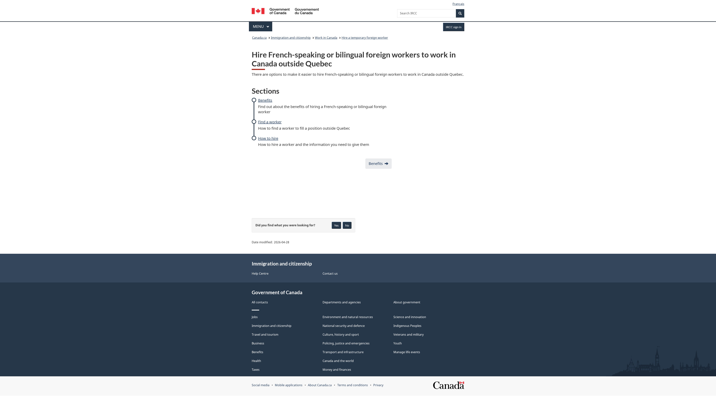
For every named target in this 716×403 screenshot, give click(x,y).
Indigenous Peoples (407, 326)
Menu (259, 26)
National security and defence (344, 326)
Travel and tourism (265, 334)
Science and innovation (409, 317)
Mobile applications (288, 385)
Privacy (378, 385)
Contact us (330, 273)
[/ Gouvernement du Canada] (285, 11)
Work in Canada (326, 38)
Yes (336, 225)
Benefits (265, 100)
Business (258, 343)
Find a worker (270, 121)
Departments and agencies (342, 302)
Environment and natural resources (348, 317)
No (347, 225)
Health (256, 361)
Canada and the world (338, 361)
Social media (260, 385)
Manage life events (406, 352)
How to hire (268, 138)
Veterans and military (408, 334)
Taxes (256, 370)
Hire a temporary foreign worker (365, 38)
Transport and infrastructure (343, 352)
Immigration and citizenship (291, 38)
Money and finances (337, 370)
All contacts (260, 302)
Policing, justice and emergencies (346, 343)
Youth (397, 343)
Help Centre (260, 273)
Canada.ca (259, 38)
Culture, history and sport (341, 334)
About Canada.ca (320, 385)
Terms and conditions (352, 385)
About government (406, 302)
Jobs (255, 317)
